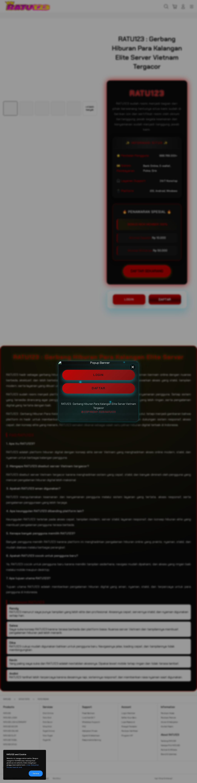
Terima (36, 773)
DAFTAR (98, 388)
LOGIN (98, 375)
